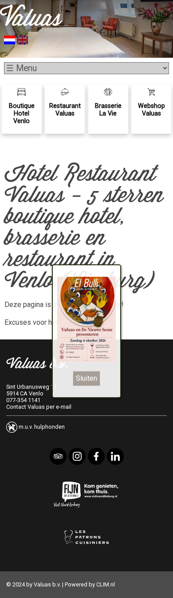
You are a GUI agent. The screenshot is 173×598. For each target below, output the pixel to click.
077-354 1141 (23, 400)
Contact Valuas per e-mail (38, 406)
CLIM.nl (105, 584)
